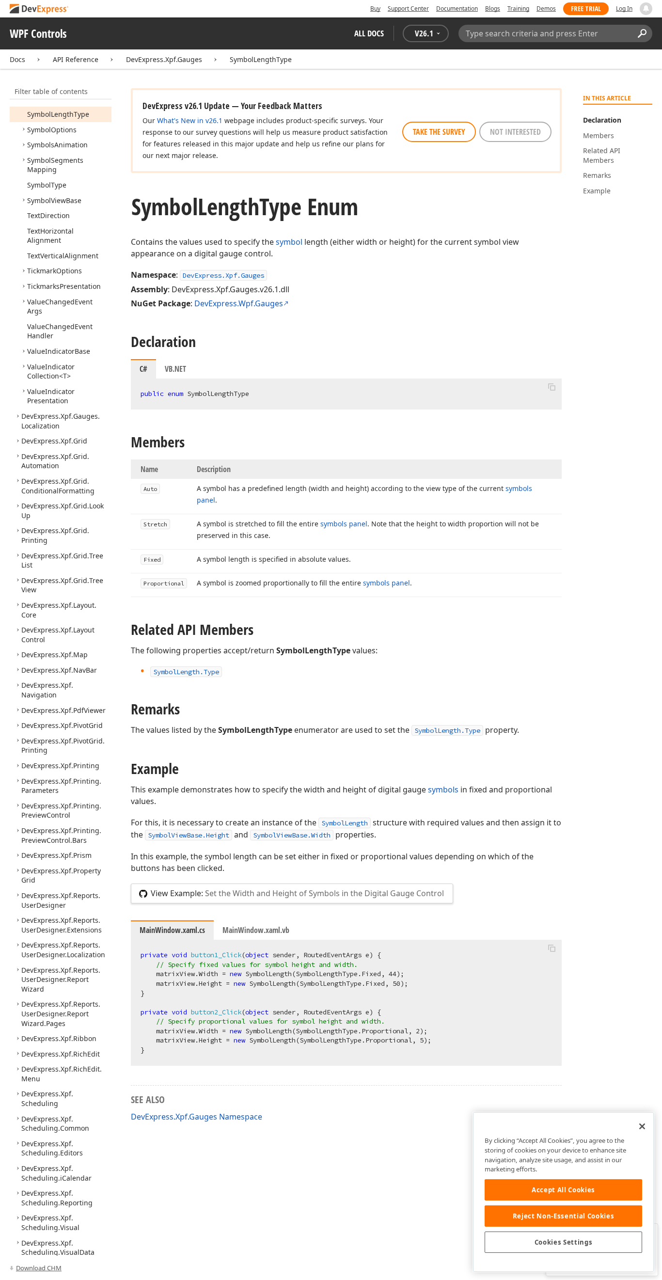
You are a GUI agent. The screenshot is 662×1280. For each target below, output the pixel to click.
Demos (546, 8)
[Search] (641, 33)
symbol (289, 242)
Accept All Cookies (563, 1189)
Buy (375, 8)
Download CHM (39, 1268)
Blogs (492, 8)
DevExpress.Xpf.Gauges (164, 59)
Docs (17, 59)
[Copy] (551, 387)
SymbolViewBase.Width (292, 835)
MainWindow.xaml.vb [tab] (255, 930)
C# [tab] (143, 368)
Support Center (408, 8)
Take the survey (439, 131)
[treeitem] (58, 114)
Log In (624, 8)
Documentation (457, 8)
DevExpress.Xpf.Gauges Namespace (196, 1116)
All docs (369, 33)
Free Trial (586, 8)
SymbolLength (344, 823)
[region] (563, 1192)
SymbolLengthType (261, 59)
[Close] (642, 1126)
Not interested (515, 131)
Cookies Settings (564, 1242)
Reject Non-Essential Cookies (563, 1216)
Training (518, 8)
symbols (443, 789)
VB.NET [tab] (175, 368)
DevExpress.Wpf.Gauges (238, 303)
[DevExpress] (39, 9)
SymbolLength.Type (447, 730)
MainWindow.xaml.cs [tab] (172, 930)
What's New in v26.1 (189, 120)
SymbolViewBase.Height (188, 835)
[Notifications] (646, 8)
